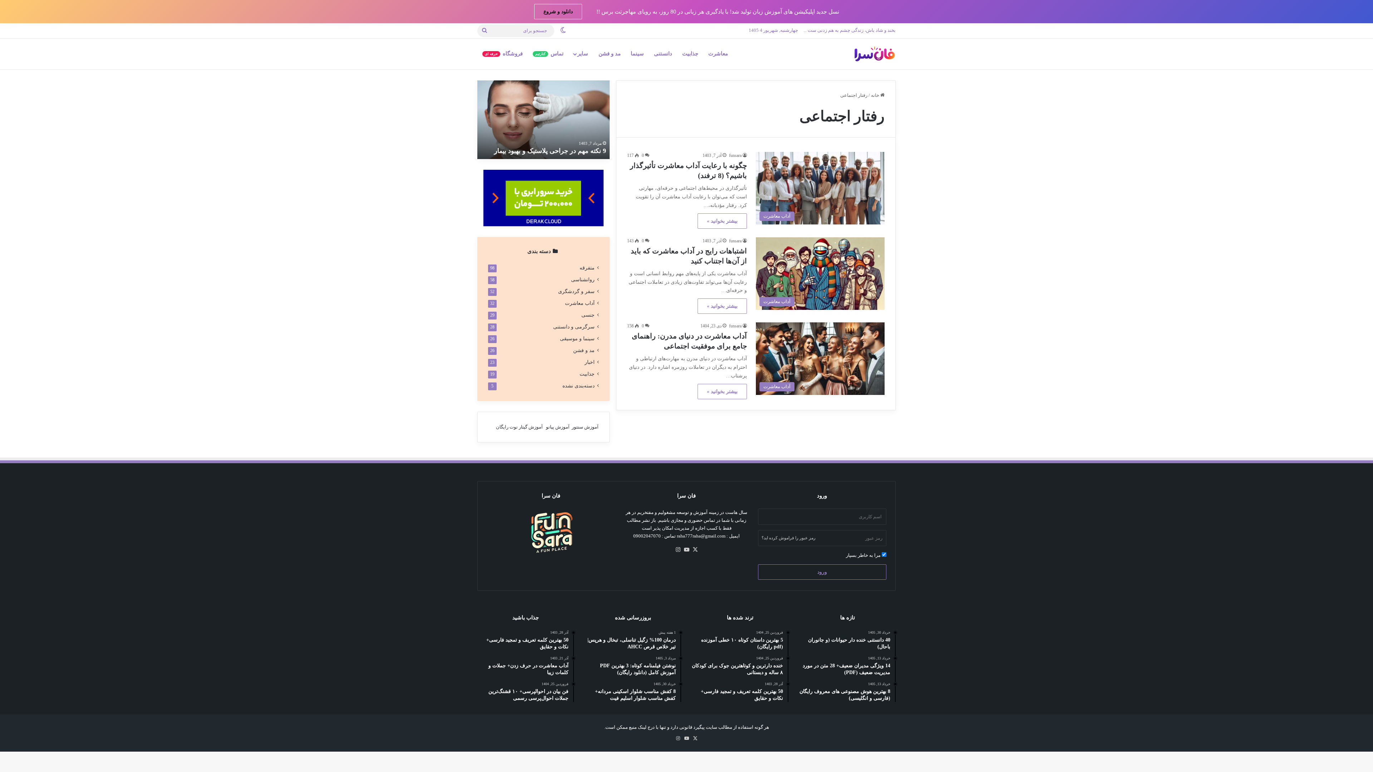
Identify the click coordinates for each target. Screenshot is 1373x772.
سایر (582, 53)
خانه (875, 95)
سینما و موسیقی (577, 338)
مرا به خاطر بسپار (864, 555)
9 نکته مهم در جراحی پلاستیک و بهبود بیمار (550, 150)
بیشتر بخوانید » (722, 221)
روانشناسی (583, 279)
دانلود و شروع (558, 11)
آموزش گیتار (531, 427)
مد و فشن (610, 53)
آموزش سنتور (585, 427)
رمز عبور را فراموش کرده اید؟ (789, 537)
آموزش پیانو (558, 427)
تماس (549, 53)
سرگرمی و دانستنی (574, 327)
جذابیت (690, 53)
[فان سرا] (874, 53)
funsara (735, 155)
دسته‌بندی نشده (578, 386)
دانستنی (663, 53)
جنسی (588, 315)
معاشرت (718, 53)
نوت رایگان (507, 427)
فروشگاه (504, 53)
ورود (822, 572)
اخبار (590, 362)
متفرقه (587, 268)
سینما (637, 53)
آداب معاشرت (580, 303)
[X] (695, 549)
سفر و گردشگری (576, 291)
